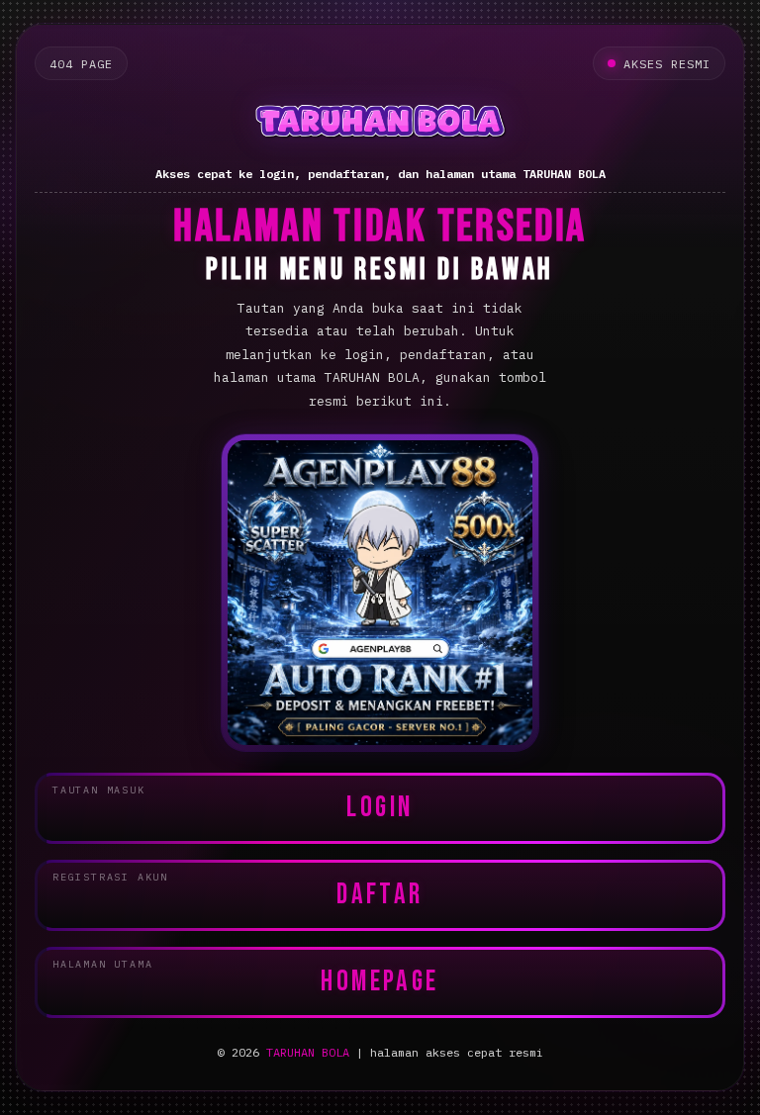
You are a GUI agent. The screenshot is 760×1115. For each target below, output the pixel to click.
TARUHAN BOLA (307, 1052)
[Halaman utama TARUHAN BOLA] (380, 124)
